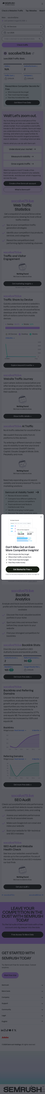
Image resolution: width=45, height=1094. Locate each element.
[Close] (41, 516)
